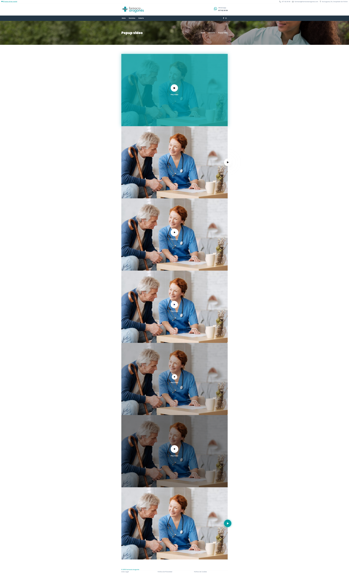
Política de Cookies (200, 572)
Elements (211, 33)
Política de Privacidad (165, 572)
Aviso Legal (125, 572)
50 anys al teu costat (10, 1)
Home (203, 33)
